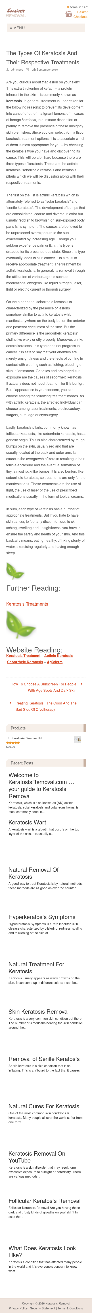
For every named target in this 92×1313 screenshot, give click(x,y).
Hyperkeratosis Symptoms (41, 916)
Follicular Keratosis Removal (44, 1200)
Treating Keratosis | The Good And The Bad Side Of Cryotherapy (46, 706)
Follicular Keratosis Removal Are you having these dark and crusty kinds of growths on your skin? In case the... (44, 1212)
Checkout (80, 16)
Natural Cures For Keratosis (43, 1106)
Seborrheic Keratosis (25, 661)
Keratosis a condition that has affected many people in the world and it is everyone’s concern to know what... (45, 1266)
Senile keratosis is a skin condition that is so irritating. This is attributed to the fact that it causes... (45, 1067)
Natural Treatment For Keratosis (36, 967)
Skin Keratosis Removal (38, 1011)
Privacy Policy (18, 1308)
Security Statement (42, 1308)
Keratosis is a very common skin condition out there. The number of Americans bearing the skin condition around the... (45, 1023)
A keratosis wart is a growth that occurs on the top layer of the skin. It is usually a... (43, 831)
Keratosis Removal (58, 1303)
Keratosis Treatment (23, 655)
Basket (82, 11)
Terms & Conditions (70, 1308)
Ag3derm (55, 661)
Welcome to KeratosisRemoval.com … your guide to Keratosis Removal (41, 785)
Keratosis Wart (27, 822)
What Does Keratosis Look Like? (42, 1251)
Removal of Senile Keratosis (44, 1058)
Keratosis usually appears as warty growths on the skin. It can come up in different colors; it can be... (44, 980)
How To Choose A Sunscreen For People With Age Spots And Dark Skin (43, 687)
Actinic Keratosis (58, 655)
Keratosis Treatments (27, 603)
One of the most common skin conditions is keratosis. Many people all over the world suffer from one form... (45, 1117)
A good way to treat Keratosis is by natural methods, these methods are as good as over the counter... (45, 885)
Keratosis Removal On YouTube (36, 1156)
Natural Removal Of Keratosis (33, 872)
